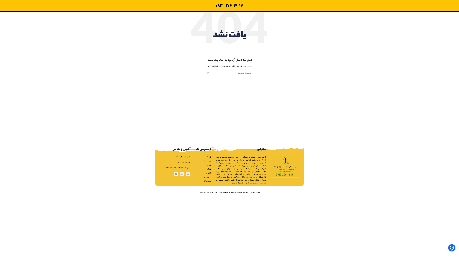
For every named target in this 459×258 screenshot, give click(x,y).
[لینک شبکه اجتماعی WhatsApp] (182, 174)
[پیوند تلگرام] (176, 174)
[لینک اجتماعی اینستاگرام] (188, 174)
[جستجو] (208, 73)
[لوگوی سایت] (229, 5)
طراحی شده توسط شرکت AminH (210, 192)
